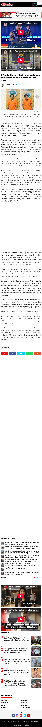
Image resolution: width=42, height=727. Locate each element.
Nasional (4, 700)
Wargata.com (5, 112)
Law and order (30, 9)
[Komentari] (37, 353)
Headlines (12, 9)
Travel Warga (25, 708)
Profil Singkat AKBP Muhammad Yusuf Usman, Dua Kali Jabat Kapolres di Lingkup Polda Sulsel (15, 683)
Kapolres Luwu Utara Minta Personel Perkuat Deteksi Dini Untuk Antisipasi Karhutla (16, 672)
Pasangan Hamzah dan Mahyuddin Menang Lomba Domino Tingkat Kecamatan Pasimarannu (16, 651)
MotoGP (3, 705)
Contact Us (13, 721)
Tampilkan (36, 578)
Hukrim (6, 9)
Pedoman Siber (34, 721)
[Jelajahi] (39, 3)
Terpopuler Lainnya (21, 691)
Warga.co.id (26, 721)
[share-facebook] (12, 353)
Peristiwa (24, 702)
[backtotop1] (40, 725)
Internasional (25, 700)
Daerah (18, 9)
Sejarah (3, 708)
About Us (6, 721)
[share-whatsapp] (29, 353)
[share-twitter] (21, 353)
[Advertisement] (21, 227)
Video (22, 9)
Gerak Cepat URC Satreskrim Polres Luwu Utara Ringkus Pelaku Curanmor (17, 639)
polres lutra (5, 72)
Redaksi (19, 721)
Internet (24, 705)
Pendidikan (4, 702)
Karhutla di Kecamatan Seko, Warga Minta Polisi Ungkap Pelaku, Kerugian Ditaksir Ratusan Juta (17, 662)
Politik (37, 9)
